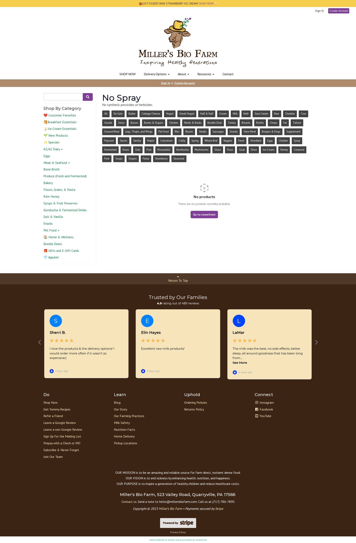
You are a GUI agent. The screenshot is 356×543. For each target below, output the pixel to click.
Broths (260, 122)
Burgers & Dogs (271, 131)
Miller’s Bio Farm (170, 509)
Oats (138, 149)
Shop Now (50, 402)
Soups (119, 158)
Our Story (120, 409)
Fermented (110, 149)
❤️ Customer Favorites (59, 115)
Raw (276, 113)
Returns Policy (194, 409)
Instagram (266, 402)
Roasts (189, 131)
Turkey (232, 122)
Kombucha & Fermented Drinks (65, 210)
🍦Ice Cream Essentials (59, 129)
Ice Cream (268, 149)
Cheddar (290, 113)
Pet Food (50, 230)
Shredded (255, 140)
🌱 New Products (55, 135)
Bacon (134, 122)
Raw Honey (51, 196)
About (182, 74)
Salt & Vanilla (53, 217)
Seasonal (178, 158)
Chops (273, 122)
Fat (285, 122)
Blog (117, 402)
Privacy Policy (178, 532)
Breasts (246, 122)
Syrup (297, 140)
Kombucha (182, 149)
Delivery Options (155, 74)
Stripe (219, 509)
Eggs (46, 156)
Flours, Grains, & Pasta (59, 190)
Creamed (299, 149)
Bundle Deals (52, 244)
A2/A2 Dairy (52, 149)
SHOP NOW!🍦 (208, 3)
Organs (133, 158)
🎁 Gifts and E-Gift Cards (61, 251)
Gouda (108, 122)
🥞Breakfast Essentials (59, 122)
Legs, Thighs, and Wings (138, 131)
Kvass (126, 149)
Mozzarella (163, 149)
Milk (235, 113)
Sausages (218, 131)
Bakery (48, 183)
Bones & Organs (153, 122)
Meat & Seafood (55, 163)
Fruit (148, 149)
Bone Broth (51, 169)
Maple (150, 140)
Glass (217, 149)
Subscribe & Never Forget (61, 450)
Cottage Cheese (151, 113)
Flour (230, 149)
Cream (223, 113)
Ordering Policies (195, 402)
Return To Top (178, 280)
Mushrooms (201, 149)
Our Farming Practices (129, 416)
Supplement (293, 131)
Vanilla (137, 140)
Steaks (203, 131)
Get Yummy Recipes (56, 409)
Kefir (246, 113)
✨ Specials (51, 142)
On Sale (118, 113)
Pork (106, 158)
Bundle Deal (214, 122)
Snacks (48, 223)
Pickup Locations (125, 443)
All (106, 113)
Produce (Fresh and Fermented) (65, 176)
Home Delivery (124, 436)
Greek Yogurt (186, 113)
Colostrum (166, 140)
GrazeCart (201, 539)
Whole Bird (211, 140)
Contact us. (129, 502)
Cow (303, 113)
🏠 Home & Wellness (58, 237)
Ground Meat (111, 131)
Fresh (241, 140)
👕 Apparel (51, 257)
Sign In (319, 11)
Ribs (177, 131)
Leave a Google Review (59, 423)
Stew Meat (250, 131)
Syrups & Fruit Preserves (60, 203)
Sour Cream (261, 113)
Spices (123, 140)
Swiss (121, 122)
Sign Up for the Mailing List (62, 436)
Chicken (173, 122)
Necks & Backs (192, 122)
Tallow (297, 122)
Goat (242, 149)
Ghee (254, 149)
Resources (204, 74)
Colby (182, 140)
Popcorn (109, 140)
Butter (132, 113)
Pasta (146, 158)
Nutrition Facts (124, 429)
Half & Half (206, 113)
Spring (195, 140)
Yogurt (169, 113)
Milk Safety (122, 423)
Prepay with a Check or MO (61, 443)
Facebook (266, 409)
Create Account (338, 11)
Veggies (227, 140)
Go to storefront (204, 214)
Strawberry (161, 158)
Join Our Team (53, 457)
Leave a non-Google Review (62, 429)
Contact (228, 74)
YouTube (265, 416)
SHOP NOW (127, 74)
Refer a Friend (53, 416)
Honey (284, 149)
